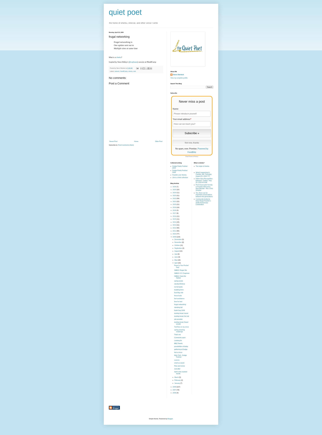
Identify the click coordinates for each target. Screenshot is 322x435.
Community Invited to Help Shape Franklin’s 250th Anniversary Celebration (203, 201)
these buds (178, 296)
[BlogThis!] (144, 68)
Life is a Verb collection (180, 177)
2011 (175, 231)
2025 (175, 190)
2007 (175, 390)
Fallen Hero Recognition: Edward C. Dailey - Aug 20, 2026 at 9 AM (204, 180)
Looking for (178, 340)
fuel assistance (179, 298)
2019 (175, 207)
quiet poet (125, 12)
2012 (175, 228)
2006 (175, 393)
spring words (178, 281)
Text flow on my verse (181, 327)
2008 (175, 387)
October (177, 245)
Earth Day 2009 (179, 310)
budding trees (179, 290)
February (177, 380)
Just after (177, 369)
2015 (175, 219)
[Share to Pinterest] (151, 68)
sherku (118, 57)
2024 (175, 193)
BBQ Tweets (178, 343)
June (176, 257)
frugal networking (180, 304)
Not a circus (178, 352)
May (176, 260)
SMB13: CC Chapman (181, 273)
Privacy (196, 156)
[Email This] (141, 68)
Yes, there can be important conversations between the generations (204, 194)
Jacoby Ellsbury (179, 284)
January (177, 383)
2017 (175, 213)
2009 (175, 237)
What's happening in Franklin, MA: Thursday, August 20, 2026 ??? (204, 174)
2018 (175, 210)
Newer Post (113, 141)
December (178, 239)
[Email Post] (137, 68)
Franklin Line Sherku (179, 175)
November (178, 242)
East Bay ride (178, 293)
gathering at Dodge (180, 349)
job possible (178, 319)
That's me (177, 335)
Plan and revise (179, 366)
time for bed (178, 302)
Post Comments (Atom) (126, 145)
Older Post (158, 141)
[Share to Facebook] (148, 68)
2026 (175, 187)
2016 (175, 216)
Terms (190, 156)
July (176, 254)
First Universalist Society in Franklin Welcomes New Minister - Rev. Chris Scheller (204, 187)
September (178, 248)
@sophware (133, 62)
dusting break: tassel (181, 313)
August (177, 251)
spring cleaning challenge (179, 330)
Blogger (170, 419)
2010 (175, 234)
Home (136, 141)
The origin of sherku (202, 166)
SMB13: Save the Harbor (180, 277)
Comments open (180, 338)
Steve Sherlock (178, 75)
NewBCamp (124, 71)
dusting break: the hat (181, 316)
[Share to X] (146, 68)
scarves (176, 360)
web (134, 71)
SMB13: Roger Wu (180, 270)
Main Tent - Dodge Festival (180, 356)
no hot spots (178, 287)
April (176, 263)
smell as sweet (179, 363)
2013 (175, 225)
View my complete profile (179, 78)
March (176, 377)
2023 (175, 195)
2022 (175, 198)
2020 (175, 204)
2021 (175, 201)
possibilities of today (181, 346)
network (117, 71)
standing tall (178, 307)
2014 (175, 222)
